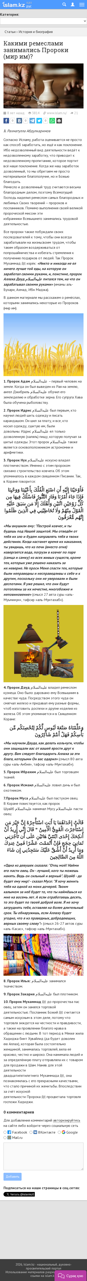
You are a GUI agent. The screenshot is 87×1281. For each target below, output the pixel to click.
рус (29, 6)
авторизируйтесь (66, 1120)
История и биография (36, 31)
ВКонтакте (46, 1132)
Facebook (19, 1132)
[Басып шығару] (59, 120)
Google (72, 1132)
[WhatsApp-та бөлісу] (52, 120)
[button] (71, 1275)
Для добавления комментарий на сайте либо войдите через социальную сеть (41, 1123)
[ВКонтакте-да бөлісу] (19, 120)
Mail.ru (17, 1137)
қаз (29, 2)
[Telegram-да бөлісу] (32, 120)
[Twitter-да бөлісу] (39, 120)
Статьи (10, 31)
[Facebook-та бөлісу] (6, 120)
